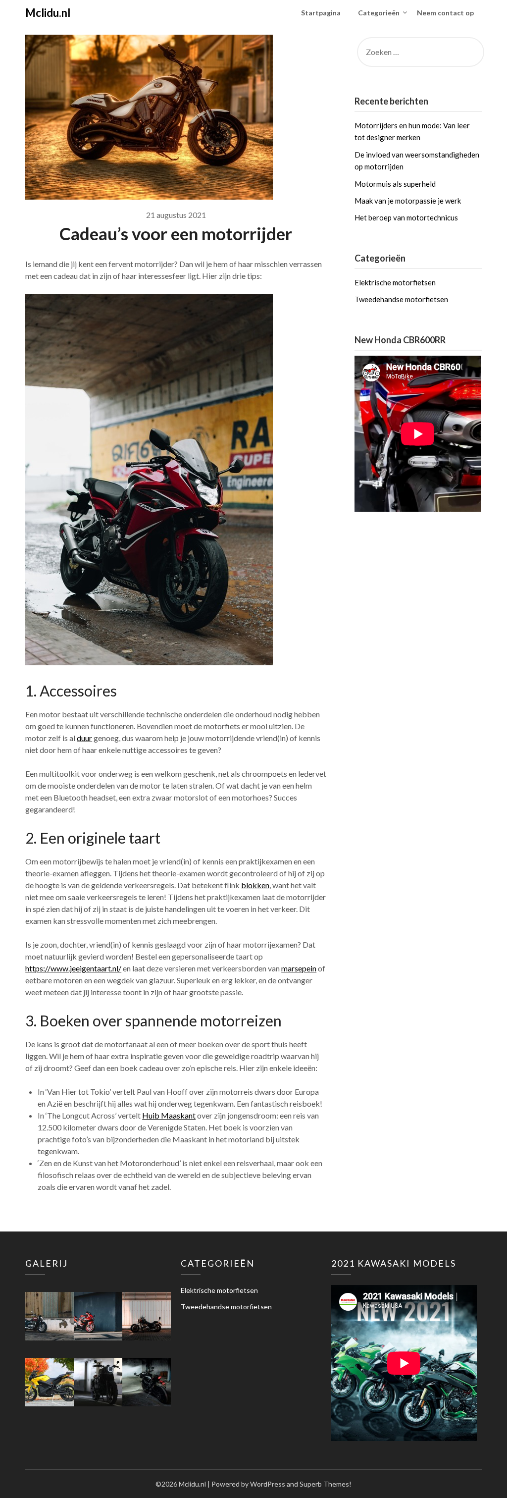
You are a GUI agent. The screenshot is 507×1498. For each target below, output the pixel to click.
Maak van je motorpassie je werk (408, 200)
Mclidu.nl (47, 12)
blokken (255, 885)
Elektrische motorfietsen (395, 282)
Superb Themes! (326, 1484)
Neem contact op (445, 12)
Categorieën (379, 12)
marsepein (298, 968)
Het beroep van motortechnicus (406, 217)
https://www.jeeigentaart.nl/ (73, 968)
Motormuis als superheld (395, 183)
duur (84, 738)
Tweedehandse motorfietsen (401, 299)
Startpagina (321, 12)
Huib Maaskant (169, 1115)
